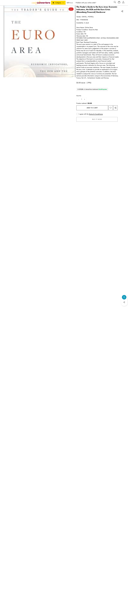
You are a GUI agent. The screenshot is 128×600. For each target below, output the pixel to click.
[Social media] (124, 302)
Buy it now (97, 119)
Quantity (78, 96)
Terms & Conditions (96, 114)
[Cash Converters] (41, 2)
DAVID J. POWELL (88, 17)
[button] (115, 2)
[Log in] (123, 2)
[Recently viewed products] (124, 297)
